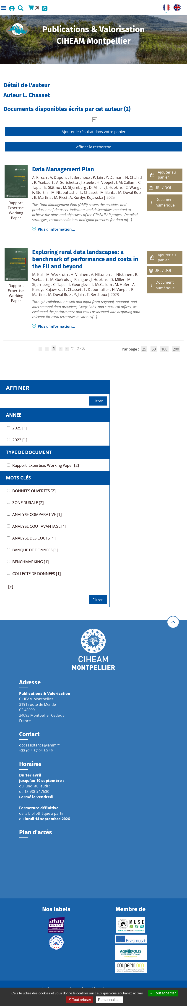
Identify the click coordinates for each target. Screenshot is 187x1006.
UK (176, 6)
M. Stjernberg (74, 187)
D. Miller (96, 187)
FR (165, 6)
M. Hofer (122, 284)
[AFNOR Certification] (56, 925)
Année (13, 415)
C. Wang (132, 187)
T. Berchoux (80, 177)
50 (154, 349)
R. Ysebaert (43, 182)
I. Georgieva (79, 284)
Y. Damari (114, 177)
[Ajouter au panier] (152, 174)
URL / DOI (162, 187)
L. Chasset (89, 192)
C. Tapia (60, 284)
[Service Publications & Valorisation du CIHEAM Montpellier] (17, 28)
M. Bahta (107, 192)
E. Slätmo (52, 187)
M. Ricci (60, 197)
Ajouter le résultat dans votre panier (94, 131)
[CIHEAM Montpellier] (93, 648)
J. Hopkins (114, 187)
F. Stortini (40, 192)
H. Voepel (105, 182)
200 (176, 349)
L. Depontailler (96, 289)
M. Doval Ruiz (129, 192)
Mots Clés (18, 478)
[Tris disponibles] (94, 119)
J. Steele (87, 182)
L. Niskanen (122, 274)
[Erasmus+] (131, 939)
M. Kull (38, 274)
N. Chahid (133, 177)
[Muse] (131, 925)
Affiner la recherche (93, 146)
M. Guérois (59, 279)
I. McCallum (125, 182)
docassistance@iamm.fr (39, 745)
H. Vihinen (79, 274)
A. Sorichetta (67, 182)
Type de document (29, 452)
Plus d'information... (56, 229)
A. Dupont (58, 177)
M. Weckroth (57, 274)
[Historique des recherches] (44, 7)
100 (164, 349)
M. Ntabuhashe (64, 192)
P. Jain (98, 177)
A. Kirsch (39, 177)
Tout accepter (164, 993)
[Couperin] (131, 967)
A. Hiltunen (100, 274)
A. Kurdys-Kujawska (86, 197)
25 (144, 349)
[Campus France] (56, 942)
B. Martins (42, 197)
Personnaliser (109, 1000)
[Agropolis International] (131, 952)
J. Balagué (80, 279)
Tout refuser (81, 1000)
